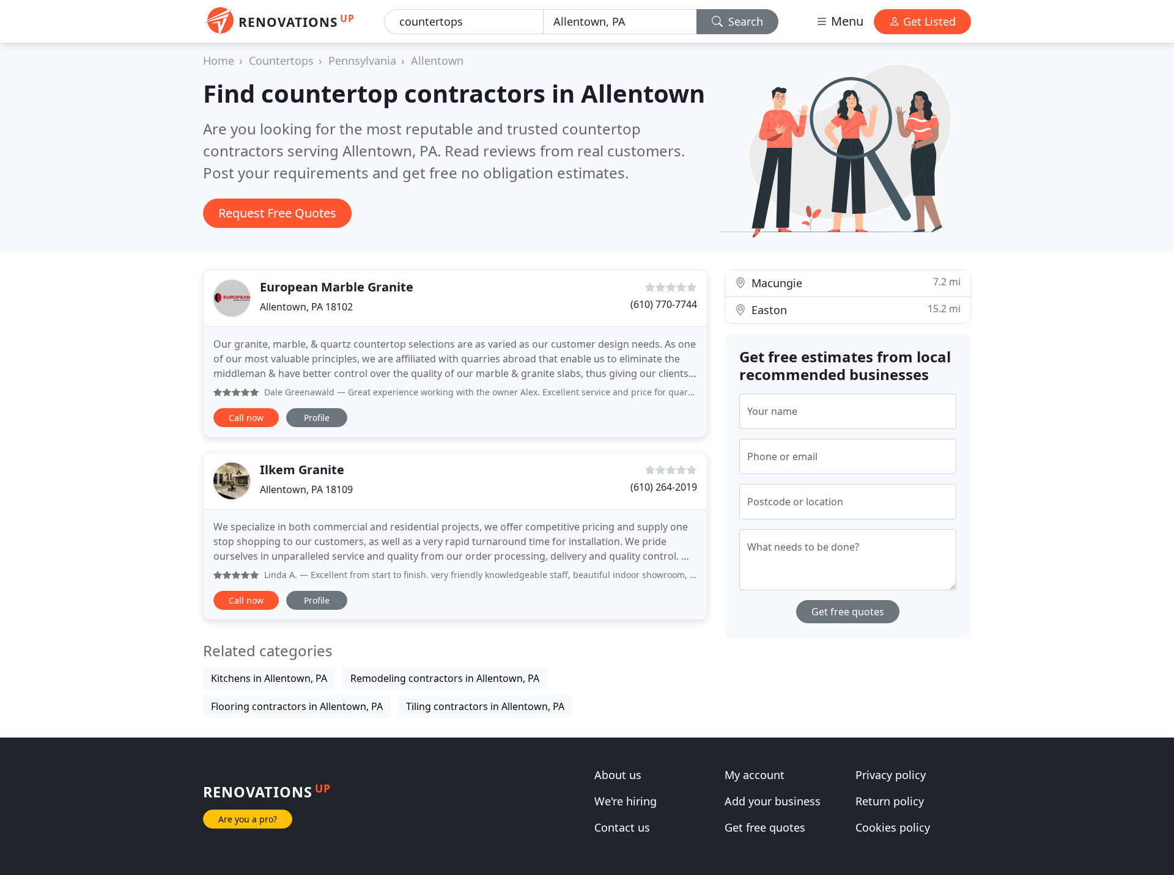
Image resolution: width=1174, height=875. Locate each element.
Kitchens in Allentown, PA (269, 678)
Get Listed (928, 21)
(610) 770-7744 (663, 304)
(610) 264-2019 (663, 487)
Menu (845, 21)
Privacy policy (890, 774)
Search (744, 21)
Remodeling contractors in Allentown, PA (444, 678)
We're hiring (625, 801)
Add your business (773, 801)
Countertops (281, 60)
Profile (317, 417)
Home (218, 60)
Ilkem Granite (302, 469)
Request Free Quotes (277, 213)
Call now (246, 417)
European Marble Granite (336, 287)
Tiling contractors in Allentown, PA (485, 706)
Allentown (437, 60)
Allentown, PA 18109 (306, 489)
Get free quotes (847, 611)
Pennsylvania (362, 60)
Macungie (854, 282)
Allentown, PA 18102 (306, 306)
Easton (854, 309)
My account (755, 774)
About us (617, 774)
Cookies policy (892, 827)
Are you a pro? (247, 819)
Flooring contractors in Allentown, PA (297, 706)
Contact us (622, 827)
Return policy (889, 801)
